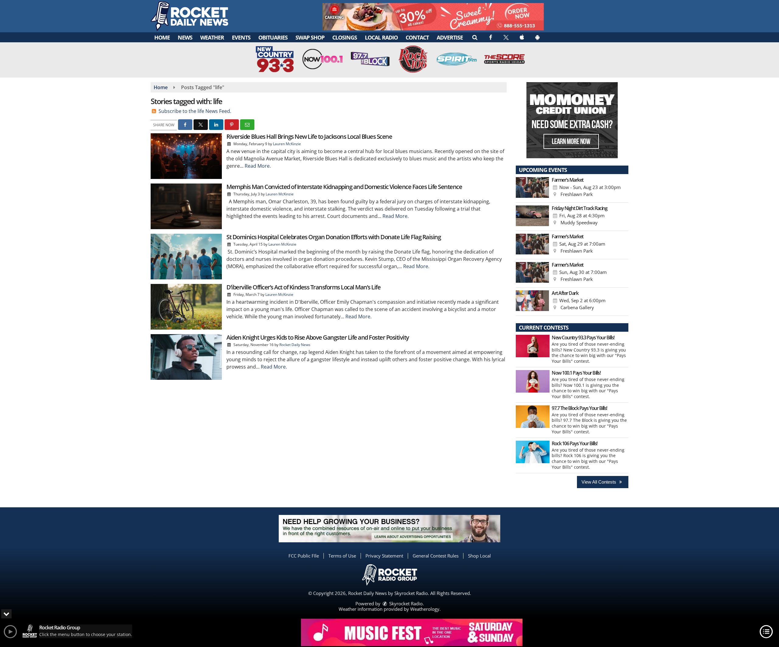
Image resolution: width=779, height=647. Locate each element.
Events (241, 37)
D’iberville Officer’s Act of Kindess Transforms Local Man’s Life (303, 287)
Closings (344, 37)
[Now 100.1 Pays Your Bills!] (533, 381)
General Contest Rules (436, 556)
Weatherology (424, 609)
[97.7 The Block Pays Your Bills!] (533, 416)
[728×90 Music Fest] (411, 632)
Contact (417, 37)
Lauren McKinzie (287, 143)
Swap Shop (309, 37)
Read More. (258, 166)
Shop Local (479, 556)
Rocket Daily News (294, 344)
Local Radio (381, 37)
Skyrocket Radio (405, 603)
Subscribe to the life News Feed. (195, 111)
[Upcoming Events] (532, 188)
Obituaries (273, 37)
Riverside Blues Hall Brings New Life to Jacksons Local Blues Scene (309, 136)
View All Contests (599, 481)
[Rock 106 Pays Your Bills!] (533, 452)
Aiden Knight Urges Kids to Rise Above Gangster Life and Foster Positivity (317, 337)
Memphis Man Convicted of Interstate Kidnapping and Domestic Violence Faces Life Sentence (344, 187)
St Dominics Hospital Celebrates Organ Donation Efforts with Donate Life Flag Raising (333, 237)
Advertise (450, 37)
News (185, 37)
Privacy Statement (384, 556)
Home (162, 37)
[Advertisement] (433, 16)
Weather (212, 37)
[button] (474, 37)
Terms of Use (342, 556)
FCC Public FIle (303, 556)
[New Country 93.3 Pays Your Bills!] (533, 346)
